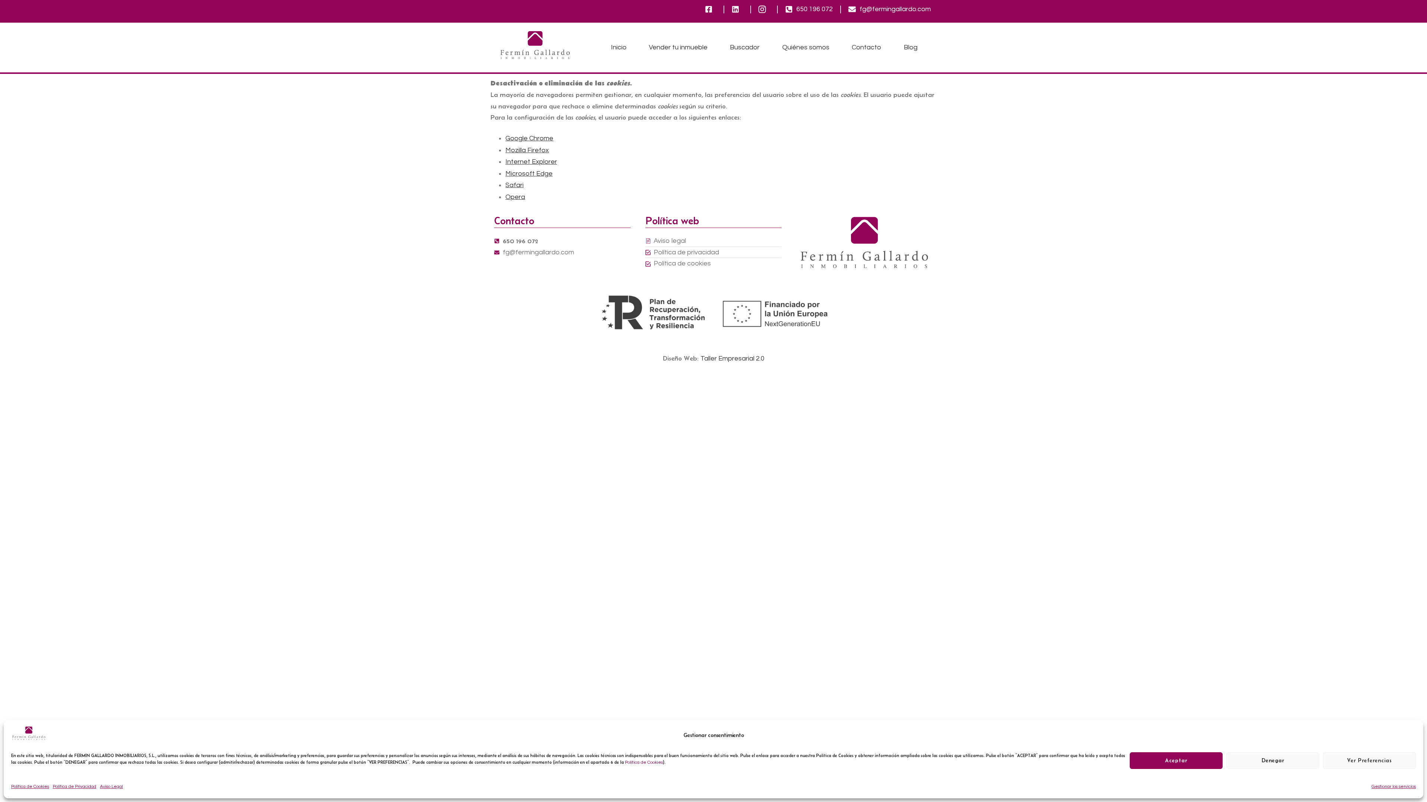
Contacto (866, 47)
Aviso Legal (111, 786)
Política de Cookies (644, 762)
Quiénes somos (805, 47)
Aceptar (1176, 760)
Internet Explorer (531, 161)
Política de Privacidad (74, 786)
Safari (514, 185)
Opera (515, 196)
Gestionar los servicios (1394, 786)
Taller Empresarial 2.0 (732, 358)
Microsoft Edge (529, 173)
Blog (911, 47)
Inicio (619, 47)
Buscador (745, 47)
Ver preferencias (1369, 760)
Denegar (1273, 760)
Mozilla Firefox (527, 150)
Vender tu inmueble (678, 47)
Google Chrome (529, 138)
